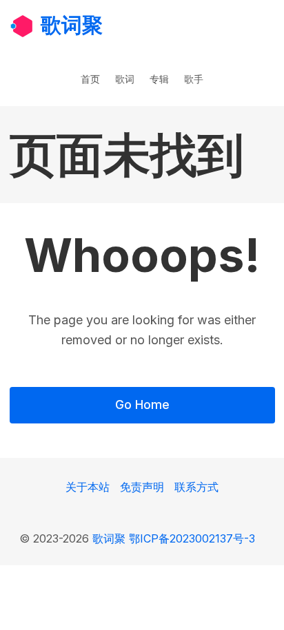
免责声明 (142, 487)
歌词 (124, 79)
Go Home (142, 404)
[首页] (22, 25)
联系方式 (196, 487)
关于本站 (87, 487)
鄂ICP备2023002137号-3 (192, 538)
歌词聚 (72, 24)
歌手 (193, 79)
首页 (90, 79)
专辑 (159, 79)
